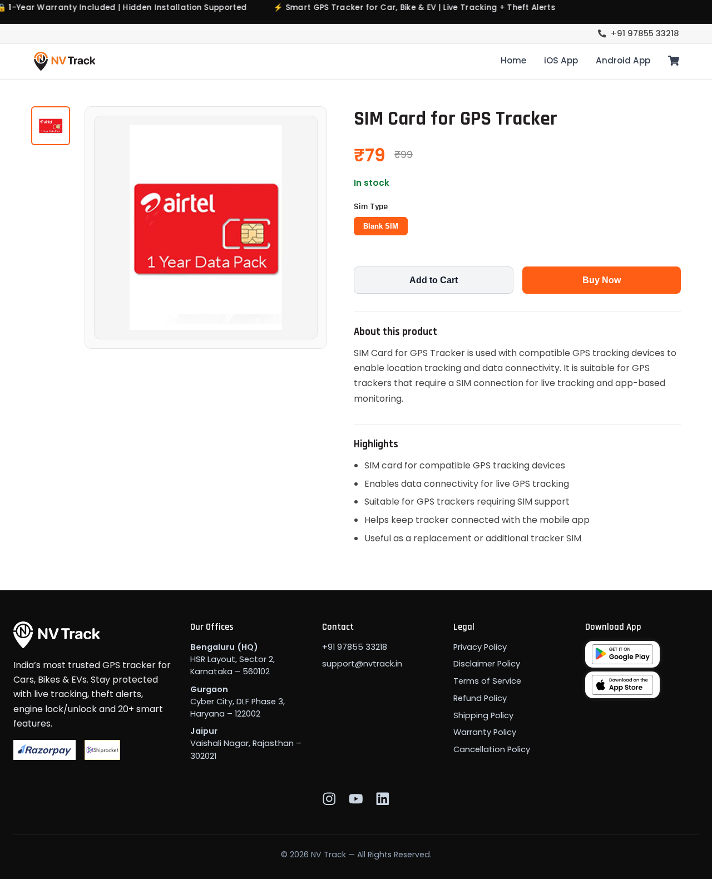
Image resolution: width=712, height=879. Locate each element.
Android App (623, 60)
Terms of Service (487, 681)
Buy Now (601, 280)
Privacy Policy (480, 647)
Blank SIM (380, 226)
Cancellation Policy (491, 749)
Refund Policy (480, 698)
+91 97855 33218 (645, 33)
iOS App (561, 60)
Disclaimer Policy (486, 663)
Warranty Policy (484, 732)
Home (513, 60)
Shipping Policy (483, 715)
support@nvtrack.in (362, 663)
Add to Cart (433, 280)
